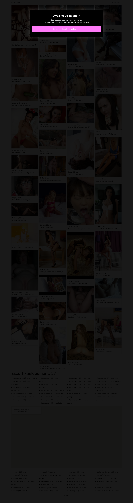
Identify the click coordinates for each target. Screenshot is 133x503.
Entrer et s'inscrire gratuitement (66, 29)
